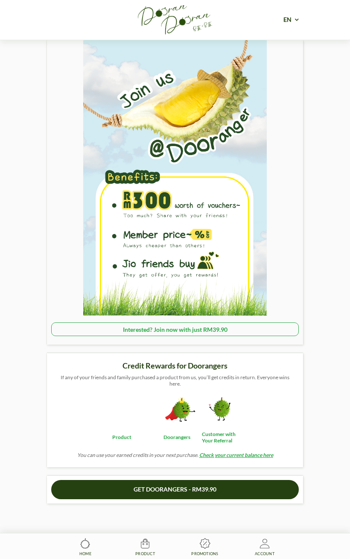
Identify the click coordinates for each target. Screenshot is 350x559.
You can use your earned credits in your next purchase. (175, 455)
